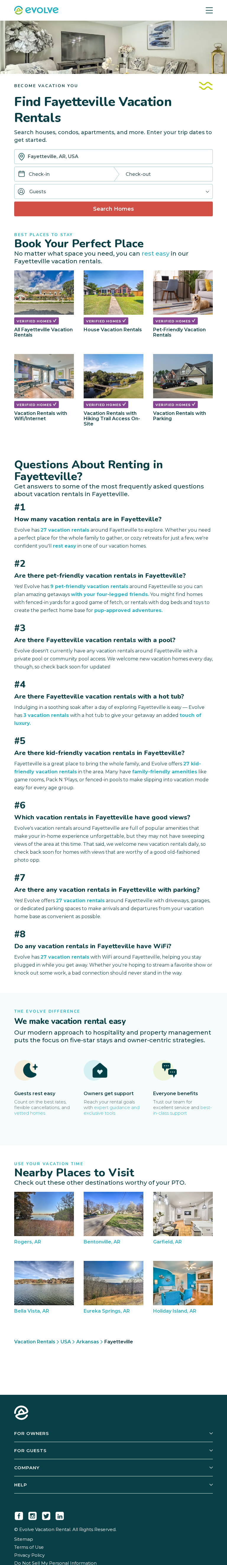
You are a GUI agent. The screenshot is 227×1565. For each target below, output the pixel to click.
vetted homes (29, 1113)
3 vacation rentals (46, 715)
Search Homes (113, 209)
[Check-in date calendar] (21, 174)
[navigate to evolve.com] (21, 1413)
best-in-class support (182, 1110)
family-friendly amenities (164, 772)
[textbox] (113, 156)
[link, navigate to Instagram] (32, 1514)
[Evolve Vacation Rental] (36, 11)
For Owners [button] (31, 1433)
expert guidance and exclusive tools (112, 1110)
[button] (113, 191)
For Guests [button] (30, 1450)
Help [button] (20, 1485)
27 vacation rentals (64, 530)
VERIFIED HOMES (35, 321)
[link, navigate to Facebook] (19, 1514)
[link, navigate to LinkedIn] (59, 1514)
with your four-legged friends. (110, 594)
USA (66, 1342)
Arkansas (87, 1342)
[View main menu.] (209, 10)
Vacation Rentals (34, 1342)
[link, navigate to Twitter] (46, 1514)
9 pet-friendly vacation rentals (89, 586)
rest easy (155, 253)
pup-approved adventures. (128, 610)
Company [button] (27, 1467)
